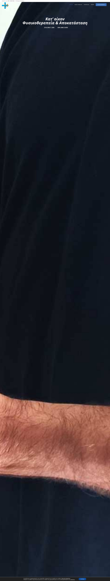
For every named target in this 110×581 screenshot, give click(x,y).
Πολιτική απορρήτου (65, 578)
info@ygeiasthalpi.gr (20, 1)
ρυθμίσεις (73, 579)
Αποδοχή (82, 579)
